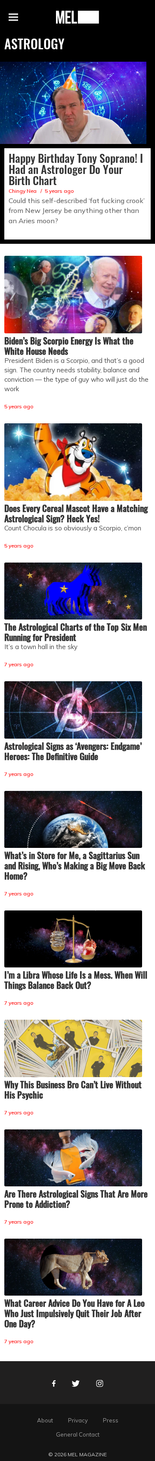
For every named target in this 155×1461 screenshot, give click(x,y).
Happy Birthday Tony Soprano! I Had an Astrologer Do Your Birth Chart (76, 169)
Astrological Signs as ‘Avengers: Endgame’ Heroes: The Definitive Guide (73, 751)
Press (110, 1420)
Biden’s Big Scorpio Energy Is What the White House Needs (68, 345)
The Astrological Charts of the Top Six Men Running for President (75, 632)
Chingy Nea (23, 191)
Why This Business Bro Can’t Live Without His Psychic (73, 1089)
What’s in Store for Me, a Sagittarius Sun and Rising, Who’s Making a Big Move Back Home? (74, 865)
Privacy (78, 1420)
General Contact (77, 1434)
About (45, 1420)
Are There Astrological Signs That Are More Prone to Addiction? (76, 1198)
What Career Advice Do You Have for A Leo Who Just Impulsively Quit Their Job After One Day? (74, 1313)
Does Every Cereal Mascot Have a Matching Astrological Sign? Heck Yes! (76, 513)
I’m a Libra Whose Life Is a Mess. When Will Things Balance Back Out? (75, 979)
